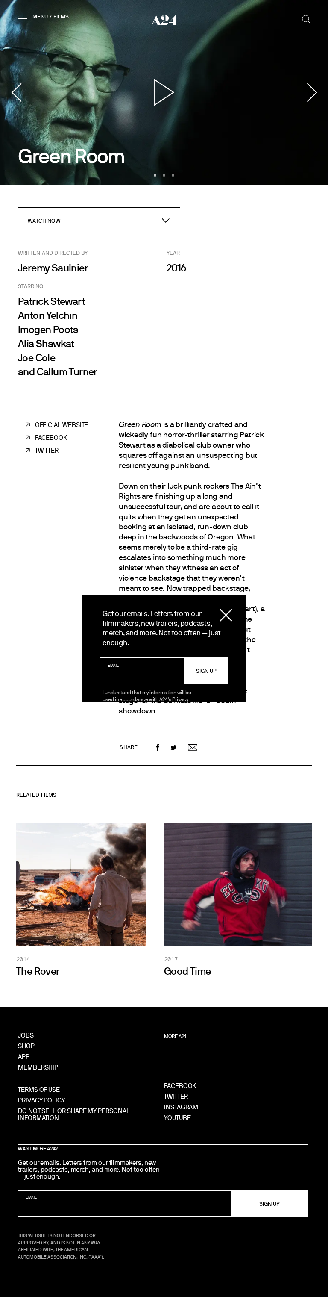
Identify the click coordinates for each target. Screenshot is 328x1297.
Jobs (26, 1035)
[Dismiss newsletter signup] (226, 615)
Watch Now (44, 220)
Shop (26, 1045)
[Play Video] (164, 92)
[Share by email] (193, 747)
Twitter (47, 450)
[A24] (164, 20)
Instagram (181, 1107)
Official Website (61, 424)
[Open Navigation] (44, 16)
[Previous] (16, 92)
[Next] (312, 92)
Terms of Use (39, 1089)
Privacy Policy (41, 1100)
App (23, 1056)
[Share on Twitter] (174, 747)
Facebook (51, 437)
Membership (38, 1067)
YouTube (177, 1117)
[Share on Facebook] (158, 747)
